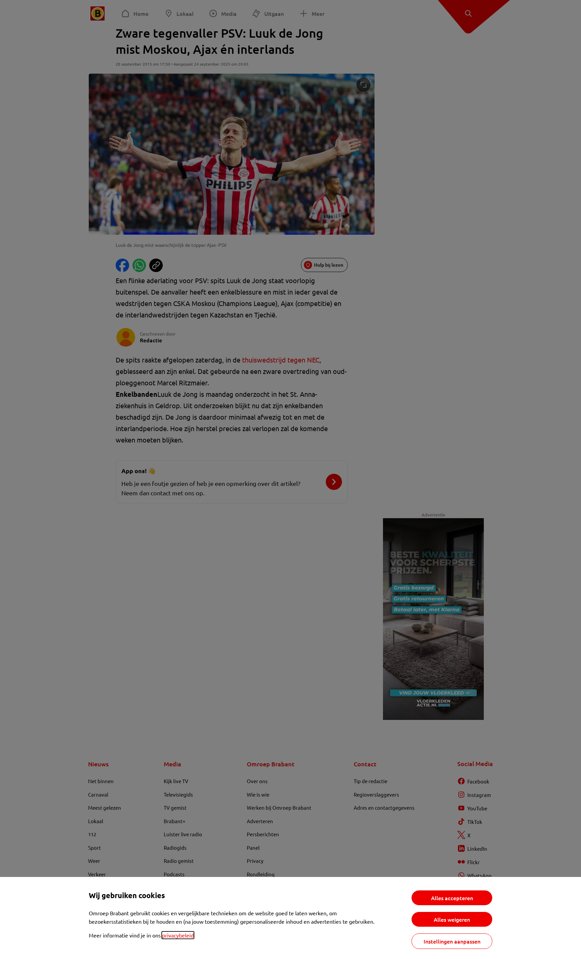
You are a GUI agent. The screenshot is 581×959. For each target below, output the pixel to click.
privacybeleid (178, 935)
